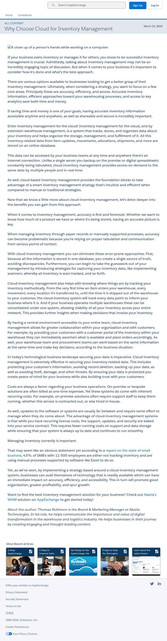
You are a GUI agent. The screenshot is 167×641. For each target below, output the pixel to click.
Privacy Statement (16, 592)
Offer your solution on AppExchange (27, 585)
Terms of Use (13, 606)
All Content (14, 23)
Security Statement (17, 599)
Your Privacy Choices (24, 634)
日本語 (9, 613)
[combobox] (87, 5)
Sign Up (138, 5)
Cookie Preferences (17, 627)
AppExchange (48, 499)
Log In (155, 5)
